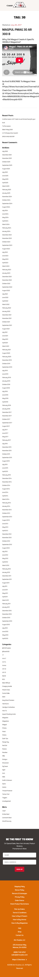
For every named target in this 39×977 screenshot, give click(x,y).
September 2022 (7, 287)
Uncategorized (6, 801)
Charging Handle (7, 686)
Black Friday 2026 (7, 129)
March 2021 (5, 346)
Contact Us (19, 935)
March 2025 (5, 186)
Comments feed (6, 817)
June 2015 (5, 468)
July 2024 (5, 210)
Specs (4, 783)
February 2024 (6, 228)
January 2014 (6, 506)
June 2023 (5, 255)
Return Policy (19, 890)
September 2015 (7, 457)
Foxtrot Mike (6, 693)
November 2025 (7, 158)
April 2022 (5, 301)
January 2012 (6, 572)
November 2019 (7, 360)
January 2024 (6, 231)
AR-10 (4, 669)
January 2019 (6, 381)
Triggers (4, 797)
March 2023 (5, 266)
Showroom (5, 763)
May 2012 (5, 558)
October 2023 (6, 242)
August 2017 (6, 426)
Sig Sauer (5, 766)
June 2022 (5, 297)
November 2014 (7, 482)
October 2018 (6, 384)
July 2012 (4, 551)
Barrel (4, 676)
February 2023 (6, 269)
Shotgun (4, 759)
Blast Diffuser (6, 683)
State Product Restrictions (19, 904)
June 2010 (5, 631)
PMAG (4, 735)
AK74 (4, 662)
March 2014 (5, 499)
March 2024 (6, 224)
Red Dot (4, 745)
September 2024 (7, 203)
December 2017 (6, 412)
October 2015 (6, 454)
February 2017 (6, 440)
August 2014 (6, 489)
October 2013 (6, 513)
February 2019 (6, 377)
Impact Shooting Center (9, 714)
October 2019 (6, 363)
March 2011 (5, 600)
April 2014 (5, 496)
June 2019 (5, 374)
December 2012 (6, 534)
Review (4, 749)
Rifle (3, 756)
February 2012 (6, 569)
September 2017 (7, 422)
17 (3, 655)
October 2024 (6, 200)
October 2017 (6, 419)
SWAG (4, 787)
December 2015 (6, 447)
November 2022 (7, 280)
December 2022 (7, 276)
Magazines (5, 721)
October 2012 (6, 541)
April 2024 (5, 221)
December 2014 (7, 478)
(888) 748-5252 (20, 952)
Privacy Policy (19, 897)
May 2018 (5, 398)
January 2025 (6, 193)
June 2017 (5, 433)
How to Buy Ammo (19, 919)
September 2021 (7, 325)
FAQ (19, 928)
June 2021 (5, 335)
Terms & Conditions (19, 912)
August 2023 (6, 248)
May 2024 (5, 217)
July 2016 (5, 443)
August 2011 (5, 583)
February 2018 (6, 405)
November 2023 (7, 238)
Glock (3, 696)
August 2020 (6, 353)
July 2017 (5, 429)
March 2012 (5, 565)
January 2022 (6, 311)
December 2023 (7, 235)
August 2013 (6, 520)
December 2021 (6, 315)
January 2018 (6, 409)
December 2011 (6, 576)
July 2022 (5, 294)
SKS (3, 773)
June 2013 (5, 523)
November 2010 (7, 614)
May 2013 (5, 527)
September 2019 (7, 367)
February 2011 (6, 603)
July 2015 (4, 464)
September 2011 (7, 579)
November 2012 (6, 537)
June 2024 (5, 214)
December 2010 (6, 610)
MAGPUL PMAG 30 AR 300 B (17, 31)
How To (4, 710)
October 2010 (6, 617)
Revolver (4, 752)
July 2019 (5, 370)
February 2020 (6, 356)
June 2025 (5, 175)
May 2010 (5, 635)
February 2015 (6, 475)
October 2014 (6, 485)
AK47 (4, 658)
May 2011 (5, 593)
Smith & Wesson (7, 780)
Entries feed (5, 814)
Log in (4, 810)
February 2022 (6, 308)
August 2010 (6, 624)
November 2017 (7, 416)
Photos (4, 728)
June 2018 (5, 395)
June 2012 (5, 555)
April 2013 (5, 530)
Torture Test (5, 794)
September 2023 (7, 245)
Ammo (4, 665)
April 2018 (5, 402)
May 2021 (5, 339)
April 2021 (5, 342)
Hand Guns (5, 703)
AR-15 (4, 672)
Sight (3, 770)
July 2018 (5, 391)
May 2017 (5, 436)
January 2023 (6, 273)
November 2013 (6, 509)
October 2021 (6, 322)
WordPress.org (6, 821)
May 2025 (5, 179)
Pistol (3, 731)
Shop (19, 931)
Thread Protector (7, 790)
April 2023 (5, 262)
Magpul (4, 724)
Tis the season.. (6, 126)
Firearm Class (6, 690)
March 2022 (5, 304)
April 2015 (5, 471)
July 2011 (4, 586)
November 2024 (7, 196)
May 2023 (5, 259)
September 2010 (7, 621)
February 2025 (6, 189)
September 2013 (7, 516)
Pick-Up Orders (19, 909)
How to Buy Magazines (19, 923)
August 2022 (6, 290)
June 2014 (5, 492)
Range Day (5, 742)
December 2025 (7, 155)
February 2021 (6, 349)
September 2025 (7, 165)
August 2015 (6, 461)
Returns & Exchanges (19, 893)
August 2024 (6, 207)
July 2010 (5, 628)
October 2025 (6, 161)
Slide (3, 777)
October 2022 (6, 283)
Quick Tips (5, 738)
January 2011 (6, 607)
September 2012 (7, 544)
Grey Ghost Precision (8, 700)
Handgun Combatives (8, 707)
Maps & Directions (18, 959)
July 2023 (5, 252)
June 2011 (5, 589)
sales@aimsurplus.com (19, 954)
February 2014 (6, 502)
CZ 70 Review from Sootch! (10, 133)
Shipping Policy (19, 886)
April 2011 (5, 596)
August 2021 (6, 329)
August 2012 (6, 548)
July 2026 (5, 151)
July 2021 (4, 332)
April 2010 (5, 638)
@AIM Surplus (6, 648)
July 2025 (5, 172)
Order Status (19, 900)
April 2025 (5, 182)
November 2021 (6, 318)
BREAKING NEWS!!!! (8, 136)
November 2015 (6, 450)
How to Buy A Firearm (19, 916)
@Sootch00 (5, 651)
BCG (3, 679)
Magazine (5, 717)
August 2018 (6, 388)
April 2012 (5, 562)
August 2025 (6, 168)
